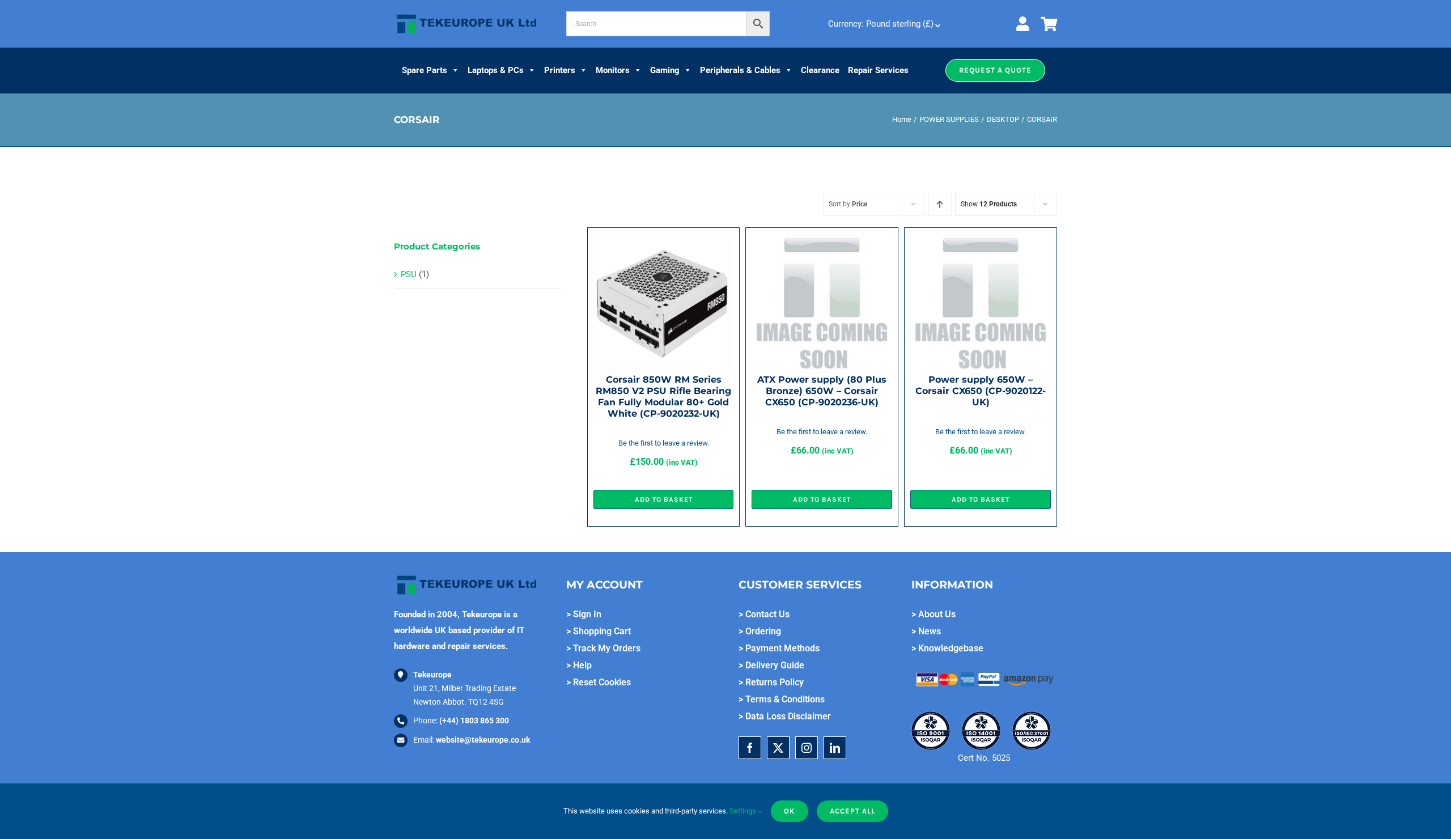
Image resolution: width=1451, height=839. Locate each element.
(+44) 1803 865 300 (474, 720)
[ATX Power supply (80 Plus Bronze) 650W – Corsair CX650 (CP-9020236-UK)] (822, 241)
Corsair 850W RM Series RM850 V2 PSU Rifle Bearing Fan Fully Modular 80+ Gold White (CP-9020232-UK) (663, 396)
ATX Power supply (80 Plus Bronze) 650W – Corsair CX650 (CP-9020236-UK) (821, 391)
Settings (743, 811)
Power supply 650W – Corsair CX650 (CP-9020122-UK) (980, 391)
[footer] (467, 15)
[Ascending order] (940, 204)
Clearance (820, 70)
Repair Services (878, 70)
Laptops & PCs (496, 70)
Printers (559, 70)
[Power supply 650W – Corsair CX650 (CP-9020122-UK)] (980, 241)
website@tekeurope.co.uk (483, 739)
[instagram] (806, 747)
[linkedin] (835, 747)
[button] (995, 70)
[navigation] (883, 24)
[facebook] (750, 747)
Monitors (613, 70)
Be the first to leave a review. (663, 443)
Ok (789, 811)
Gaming (665, 70)
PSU (409, 274)
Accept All (852, 811)
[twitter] (778, 747)
